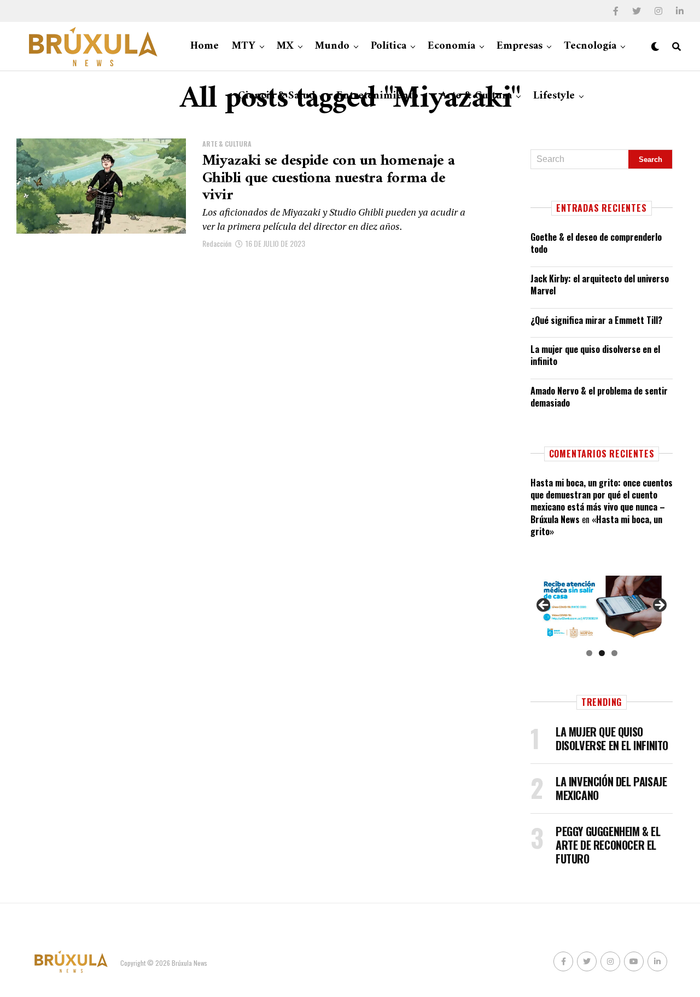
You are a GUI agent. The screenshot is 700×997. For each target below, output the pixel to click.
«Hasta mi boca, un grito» (596, 525)
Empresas (519, 46)
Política (388, 46)
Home (204, 46)
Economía (451, 46)
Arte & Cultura (476, 96)
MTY (243, 46)
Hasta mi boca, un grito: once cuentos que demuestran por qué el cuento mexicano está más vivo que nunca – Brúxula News (601, 501)
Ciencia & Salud (276, 96)
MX (285, 46)
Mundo (332, 46)
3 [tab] (614, 653)
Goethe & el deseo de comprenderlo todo (596, 243)
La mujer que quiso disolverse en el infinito (595, 355)
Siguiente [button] (659, 606)
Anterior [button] (544, 606)
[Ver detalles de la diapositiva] (601, 608)
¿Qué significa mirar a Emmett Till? (596, 320)
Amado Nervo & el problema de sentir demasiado (599, 396)
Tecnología (590, 46)
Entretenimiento (377, 96)
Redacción (216, 243)
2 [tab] (602, 653)
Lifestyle (554, 96)
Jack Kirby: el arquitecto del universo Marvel (599, 284)
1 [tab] (589, 653)
